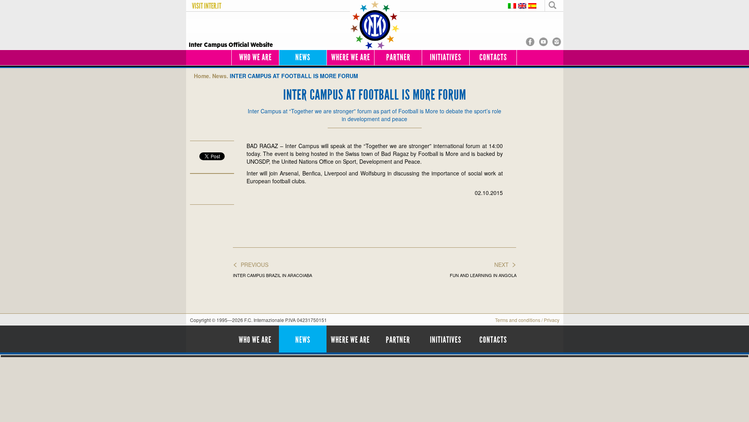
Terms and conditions (517, 319)
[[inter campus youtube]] (543, 41)
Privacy (551, 319)
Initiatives (445, 57)
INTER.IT (212, 6)
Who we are (255, 57)
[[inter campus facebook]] (530, 41)
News (303, 57)
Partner (398, 57)
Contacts (493, 57)
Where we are (350, 57)
